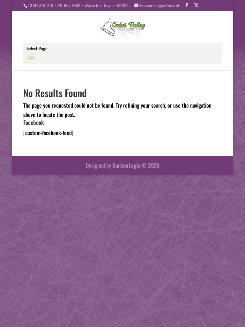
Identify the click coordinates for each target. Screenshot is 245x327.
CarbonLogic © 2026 (136, 165)
